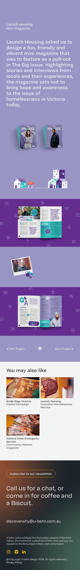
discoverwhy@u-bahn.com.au (33, 521)
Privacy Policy (14, 562)
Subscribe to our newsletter (31, 473)
